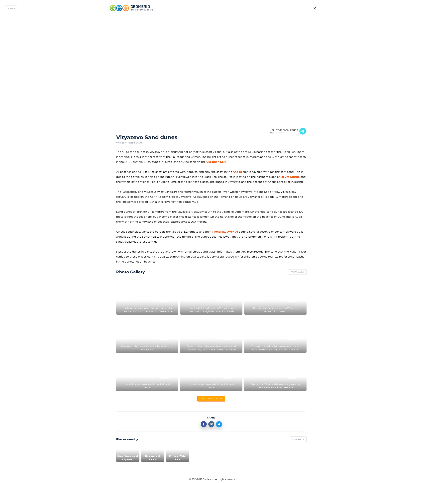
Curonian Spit (216, 161)
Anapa (132, 142)
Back (12, 8)
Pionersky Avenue (225, 231)
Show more (211, 399)
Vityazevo (122, 142)
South (139, 142)
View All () (297, 272)
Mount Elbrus (289, 176)
